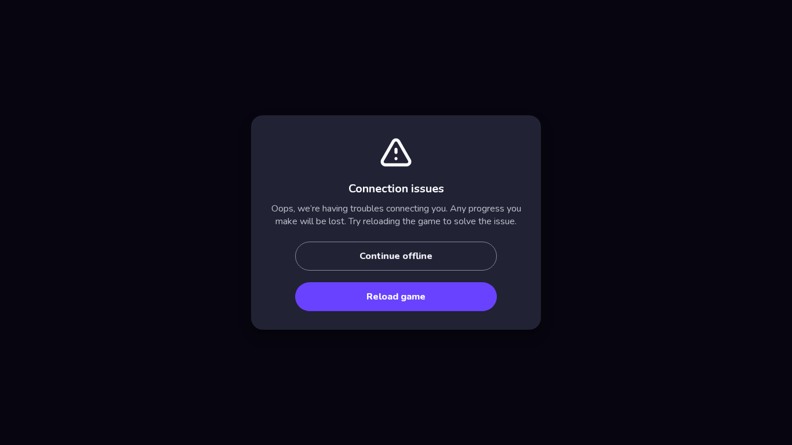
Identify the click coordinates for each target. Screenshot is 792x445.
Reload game (396, 296)
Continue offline (396, 256)
